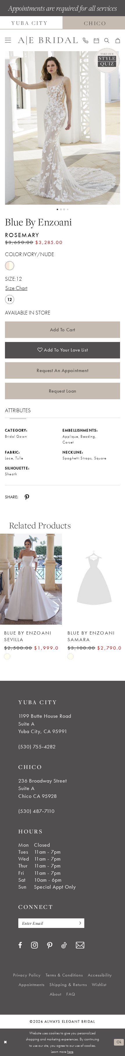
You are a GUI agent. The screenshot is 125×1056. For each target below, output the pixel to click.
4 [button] (68, 209)
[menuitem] (8, 40)
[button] (8, 40)
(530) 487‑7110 (36, 811)
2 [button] (61, 209)
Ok (119, 1042)
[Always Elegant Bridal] (48, 40)
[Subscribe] (78, 923)
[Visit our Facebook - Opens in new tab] (20, 945)
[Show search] (107, 40)
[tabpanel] (62, 127)
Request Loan (62, 391)
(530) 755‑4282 (37, 746)
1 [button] (57, 209)
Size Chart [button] (16, 288)
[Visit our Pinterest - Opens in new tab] (49, 945)
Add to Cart (62, 329)
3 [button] (64, 209)
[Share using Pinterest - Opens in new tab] (27, 496)
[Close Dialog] (5, 1042)
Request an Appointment (62, 370)
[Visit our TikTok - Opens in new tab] (64, 945)
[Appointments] (96, 40)
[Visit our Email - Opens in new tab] (80, 945)
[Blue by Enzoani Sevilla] (31, 579)
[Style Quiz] (107, 60)
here (70, 1051)
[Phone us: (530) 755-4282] (85, 40)
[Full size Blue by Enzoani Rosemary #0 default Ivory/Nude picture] (62, 127)
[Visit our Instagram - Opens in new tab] (34, 945)
